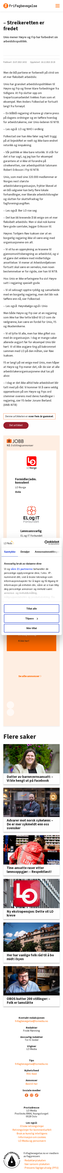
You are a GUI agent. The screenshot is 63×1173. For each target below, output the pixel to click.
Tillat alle (31, 608)
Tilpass (29, 618)
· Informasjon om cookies (31, 1137)
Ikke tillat (31, 628)
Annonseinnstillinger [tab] (47, 551)
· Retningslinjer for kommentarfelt (31, 1130)
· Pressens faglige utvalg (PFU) (41, 1168)
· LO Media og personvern (31, 1141)
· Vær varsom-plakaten (37, 1164)
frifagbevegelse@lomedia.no (31, 1021)
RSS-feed (31, 1074)
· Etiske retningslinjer (31, 1126)
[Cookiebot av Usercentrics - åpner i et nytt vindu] (45, 542)
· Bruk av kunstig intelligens (31, 1133)
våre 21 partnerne (22, 569)
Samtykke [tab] (9, 551)
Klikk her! (23, 641)
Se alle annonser (28, 676)
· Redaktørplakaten (35, 1160)
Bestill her (32, 1084)
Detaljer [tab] (25, 551)
